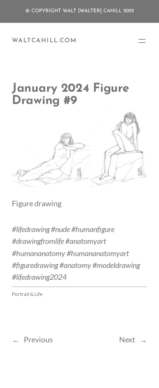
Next (127, 339)
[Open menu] (142, 41)
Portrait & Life (27, 294)
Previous (38, 339)
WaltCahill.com (44, 41)
